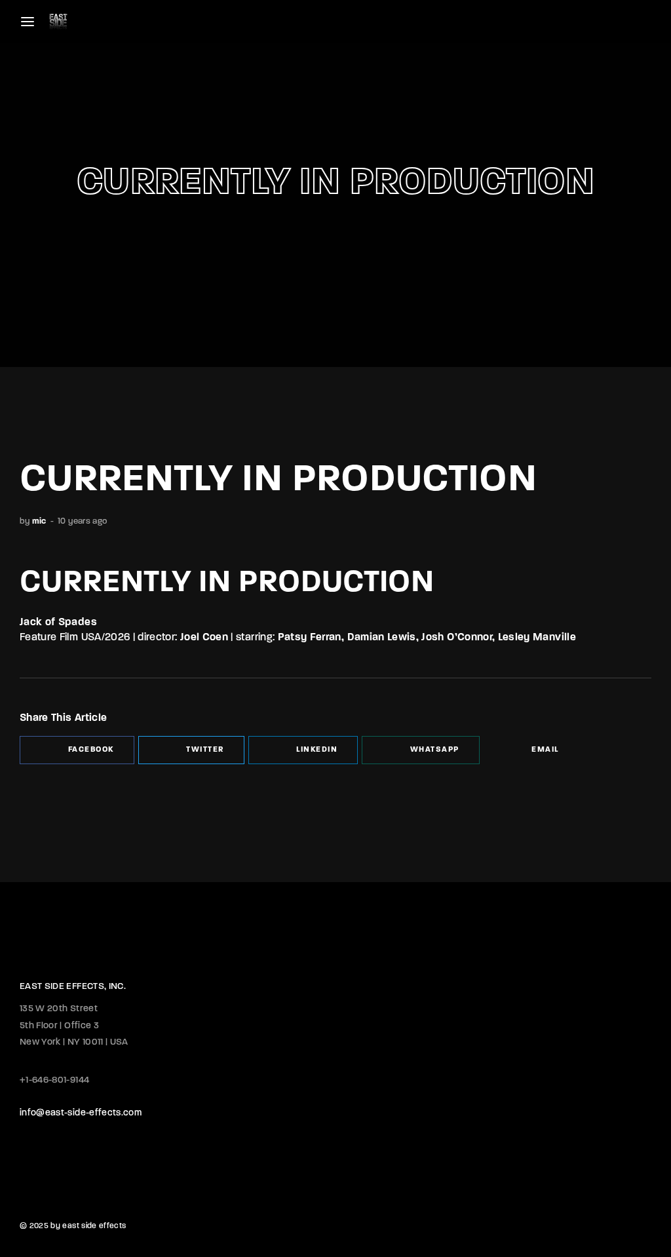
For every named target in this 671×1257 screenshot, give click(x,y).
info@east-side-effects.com (81, 1113)
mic (39, 521)
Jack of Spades (58, 622)
